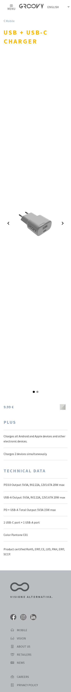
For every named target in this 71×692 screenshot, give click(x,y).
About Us (23, 646)
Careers (22, 677)
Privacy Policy (27, 685)
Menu (11, 9)
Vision (21, 638)
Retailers (23, 654)
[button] (34, 392)
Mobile (10, 21)
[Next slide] (63, 223)
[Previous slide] (8, 223)
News (20, 663)
